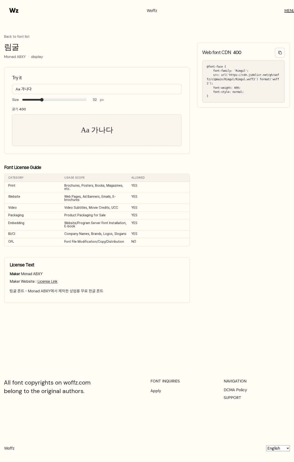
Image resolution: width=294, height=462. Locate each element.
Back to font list (17, 37)
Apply (155, 390)
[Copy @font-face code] (280, 53)
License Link (47, 281)
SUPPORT (232, 397)
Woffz (152, 10)
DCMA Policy (235, 389)
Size (15, 100)
